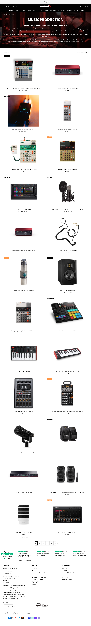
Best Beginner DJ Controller (39, 572)
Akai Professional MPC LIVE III (24, 210)
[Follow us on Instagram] (13, 606)
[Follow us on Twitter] (9, 606)
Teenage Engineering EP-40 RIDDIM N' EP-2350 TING (24, 169)
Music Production (20, 10)
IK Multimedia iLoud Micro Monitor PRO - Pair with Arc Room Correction (67, 492)
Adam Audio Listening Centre (39, 577)
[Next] (55, 543)
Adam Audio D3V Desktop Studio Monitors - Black (67, 452)
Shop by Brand (61, 10)
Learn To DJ (35, 584)
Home (4, 14)
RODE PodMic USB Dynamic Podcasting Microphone (24, 452)
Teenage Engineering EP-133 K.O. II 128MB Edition (23, 331)
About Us (34, 568)
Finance (63, 575)
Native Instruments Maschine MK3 (67, 331)
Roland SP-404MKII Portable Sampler (24, 411)
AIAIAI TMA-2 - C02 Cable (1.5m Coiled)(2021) (67, 250)
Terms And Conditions (67, 579)
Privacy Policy (65, 577)
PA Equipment (44, 10)
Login (80, 6)
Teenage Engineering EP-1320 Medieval (67, 169)
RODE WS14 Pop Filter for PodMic (23, 532)
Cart (86, 6)
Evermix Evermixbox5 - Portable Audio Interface (23, 129)
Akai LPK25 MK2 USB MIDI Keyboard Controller (67, 371)
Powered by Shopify (14, 612)
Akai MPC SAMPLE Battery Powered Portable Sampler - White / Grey (23, 88)
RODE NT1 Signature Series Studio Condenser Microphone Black (67, 210)
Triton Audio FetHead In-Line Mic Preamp (24, 290)
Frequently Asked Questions (68, 572)
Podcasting (53, 10)
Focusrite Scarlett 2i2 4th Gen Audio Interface (67, 88)
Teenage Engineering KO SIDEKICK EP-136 (67, 129)
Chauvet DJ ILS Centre (37, 579)
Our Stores (64, 570)
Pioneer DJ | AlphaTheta (73, 10)
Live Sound (36, 10)
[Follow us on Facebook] (5, 606)
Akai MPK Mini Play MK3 (24, 371)
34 (51, 543)
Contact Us (64, 568)
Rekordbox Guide (36, 575)
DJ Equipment (10, 10)
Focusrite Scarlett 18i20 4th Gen (24, 492)
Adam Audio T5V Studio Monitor (67, 290)
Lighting (29, 10)
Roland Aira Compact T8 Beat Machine (67, 532)
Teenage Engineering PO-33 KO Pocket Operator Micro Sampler (67, 411)
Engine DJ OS (35, 582)
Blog (82, 10)
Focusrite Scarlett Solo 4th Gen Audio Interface (23, 250)
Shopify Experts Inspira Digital (23, 613)
